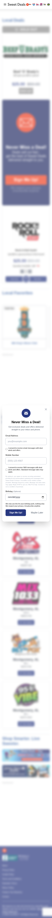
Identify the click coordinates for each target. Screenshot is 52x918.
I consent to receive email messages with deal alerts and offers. (25, 449)
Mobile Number (12, 455)
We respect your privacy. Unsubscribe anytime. (23, 506)
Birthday (13, 491)
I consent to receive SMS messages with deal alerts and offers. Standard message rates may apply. (25, 470)
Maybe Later (37, 512)
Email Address (12, 436)
